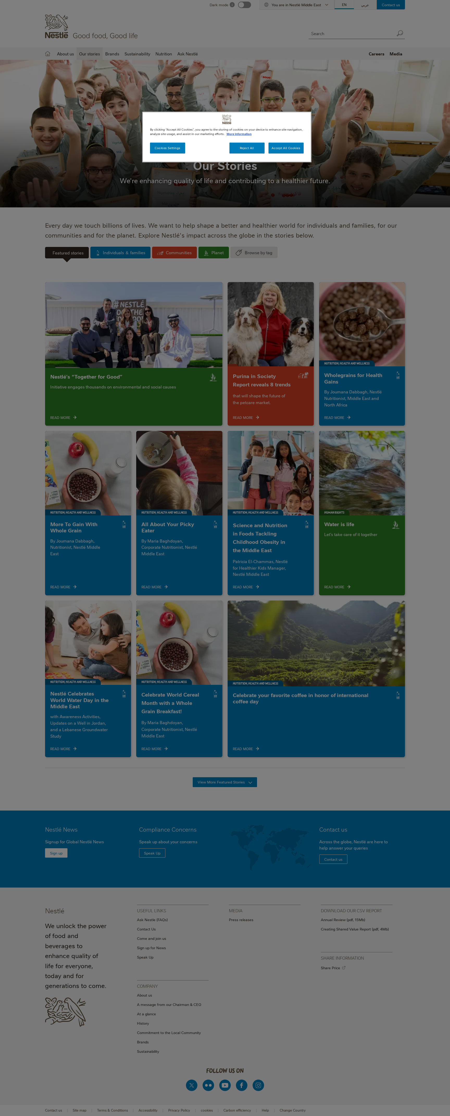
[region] (226, 137)
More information (239, 134)
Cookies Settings (167, 148)
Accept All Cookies (286, 148)
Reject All (247, 148)
